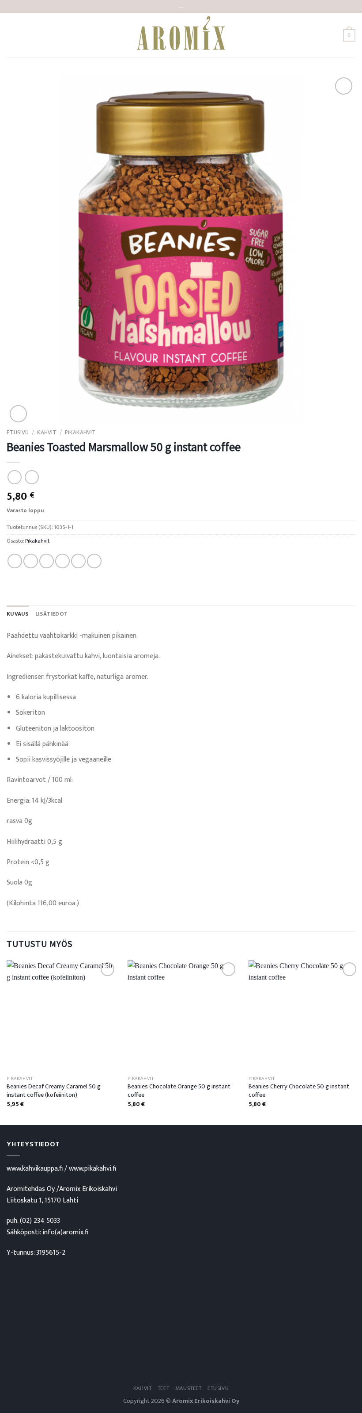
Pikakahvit (80, 432)
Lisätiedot (51, 614)
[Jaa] (15, 561)
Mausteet (188, 1388)
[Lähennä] (18, 413)
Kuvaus (18, 614)
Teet (163, 1388)
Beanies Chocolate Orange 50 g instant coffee (179, 1091)
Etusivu (18, 432)
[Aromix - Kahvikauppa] (181, 35)
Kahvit (47, 432)
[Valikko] (12, 35)
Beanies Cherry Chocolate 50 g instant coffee (299, 1091)
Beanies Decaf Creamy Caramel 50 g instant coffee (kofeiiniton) (54, 1091)
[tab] (18, 614)
